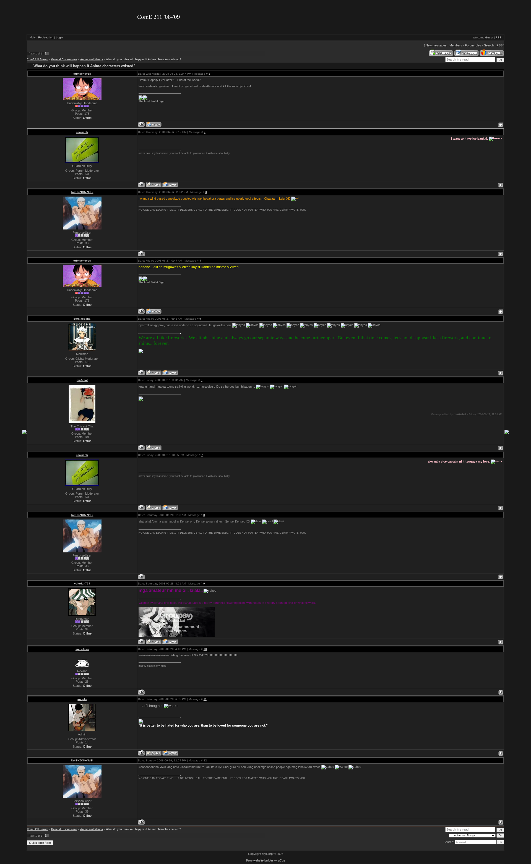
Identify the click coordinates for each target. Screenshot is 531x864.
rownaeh (82, 132)
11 (205, 699)
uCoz (281, 860)
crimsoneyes (82, 73)
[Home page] (154, 124)
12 (205, 760)
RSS (498, 37)
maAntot (82, 380)
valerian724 (82, 583)
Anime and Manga (91, 59)
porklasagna (82, 318)
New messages (436, 45)
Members (455, 45)
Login (59, 37)
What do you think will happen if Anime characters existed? (143, 59)
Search (489, 45)
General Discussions (64, 59)
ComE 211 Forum (37, 59)
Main (33, 37)
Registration (45, 37)
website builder (263, 860)
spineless (82, 649)
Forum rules (473, 45)
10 (205, 649)
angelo (82, 699)
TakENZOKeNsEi (82, 192)
